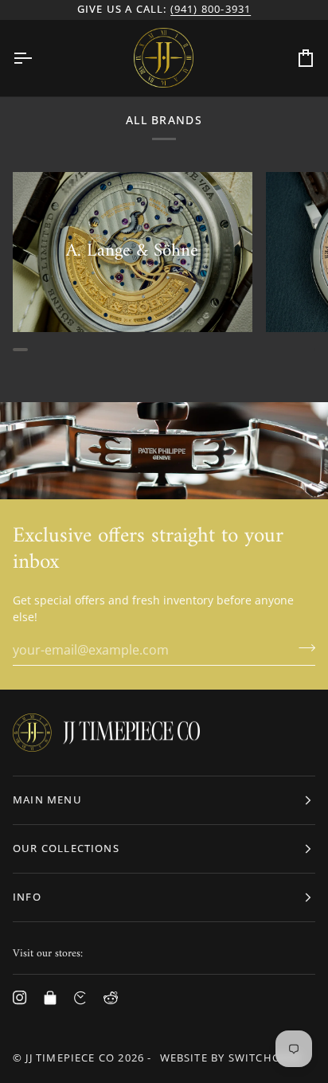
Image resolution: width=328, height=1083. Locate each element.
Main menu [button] (47, 799)
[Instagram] (20, 998)
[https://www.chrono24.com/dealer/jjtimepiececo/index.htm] (80, 998)
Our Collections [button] (66, 848)
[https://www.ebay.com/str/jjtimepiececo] (50, 998)
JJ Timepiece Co (70, 1057)
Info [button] (27, 896)
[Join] (302, 647)
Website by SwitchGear (231, 1057)
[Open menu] (37, 58)
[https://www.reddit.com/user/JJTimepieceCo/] (110, 998)
